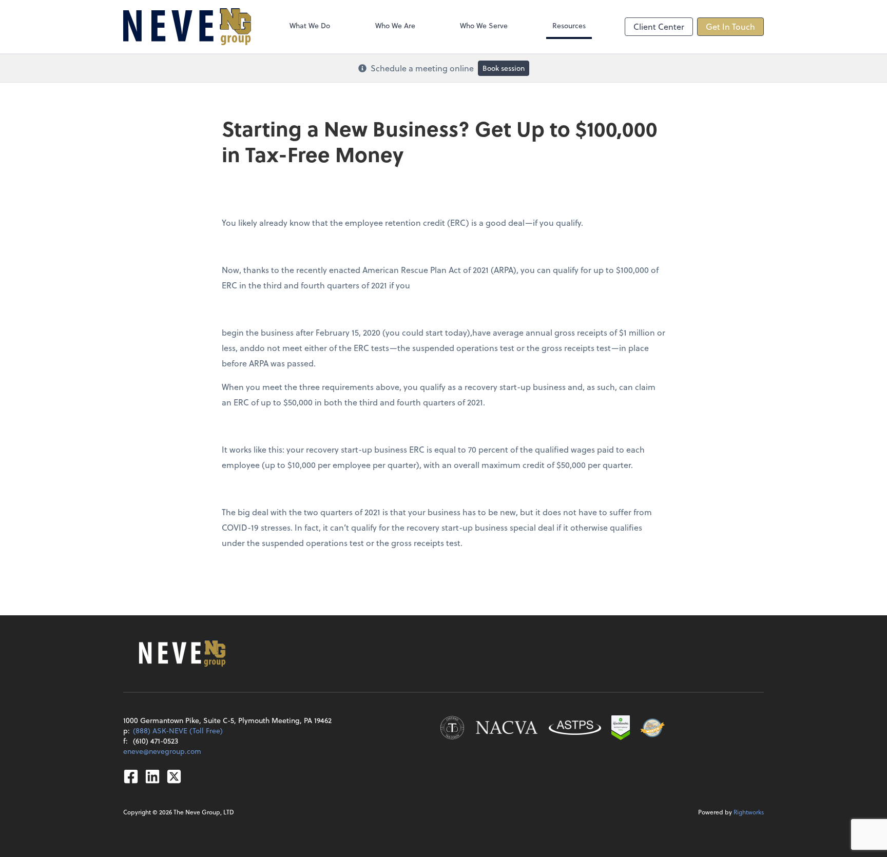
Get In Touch (730, 26)
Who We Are (395, 25)
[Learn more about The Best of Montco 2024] (652, 727)
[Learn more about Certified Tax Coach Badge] (452, 727)
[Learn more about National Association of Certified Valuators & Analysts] (506, 727)
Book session (504, 68)
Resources (569, 25)
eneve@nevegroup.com (162, 751)
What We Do (310, 25)
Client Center (658, 26)
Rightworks (749, 811)
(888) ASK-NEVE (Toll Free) (178, 730)
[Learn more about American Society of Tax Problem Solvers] (575, 727)
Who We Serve (484, 25)
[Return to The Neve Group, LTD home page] (187, 26)
